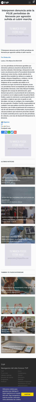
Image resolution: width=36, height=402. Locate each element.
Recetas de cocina (7, 377)
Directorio (21, 377)
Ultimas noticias (6, 375)
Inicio (19, 371)
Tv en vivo (4, 373)
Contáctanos (22, 373)
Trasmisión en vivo (24, 383)
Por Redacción (6, 57)
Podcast (3, 381)
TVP (2, 371)
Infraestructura (23, 385)
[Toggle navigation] (29, 2)
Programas (4, 379)
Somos (20, 375)
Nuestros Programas (24, 381)
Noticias (20, 379)
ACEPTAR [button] (27, 394)
